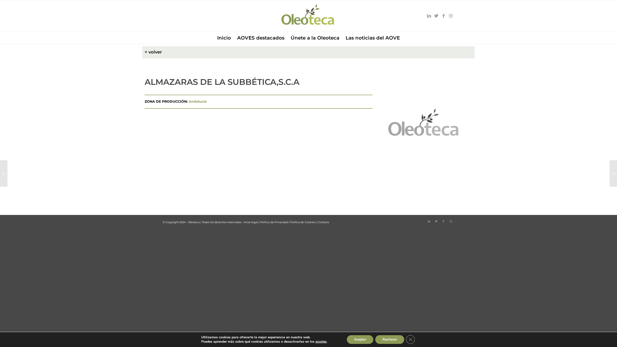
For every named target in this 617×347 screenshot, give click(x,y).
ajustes (321, 342)
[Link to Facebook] (443, 16)
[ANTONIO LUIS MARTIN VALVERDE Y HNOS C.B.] (3, 173)
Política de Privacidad (274, 222)
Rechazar (389, 339)
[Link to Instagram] (450, 16)
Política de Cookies (302, 222)
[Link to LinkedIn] (429, 16)
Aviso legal (251, 222)
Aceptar (360, 339)
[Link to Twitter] (436, 16)
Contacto (323, 222)
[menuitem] (224, 38)
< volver (153, 52)
